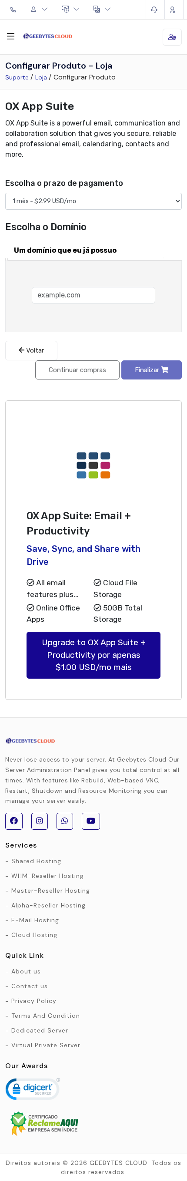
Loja (41, 77)
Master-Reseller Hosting (50, 890)
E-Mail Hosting (35, 920)
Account (39, 9)
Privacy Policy (34, 1001)
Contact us (29, 986)
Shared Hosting (36, 861)
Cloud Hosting (34, 935)
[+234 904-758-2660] (14, 9)
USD (71, 9)
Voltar (34, 350)
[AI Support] (155, 9)
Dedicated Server (39, 1030)
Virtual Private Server (45, 1045)
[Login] (174, 9)
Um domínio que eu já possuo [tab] (65, 250)
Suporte (17, 77)
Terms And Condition (45, 1015)
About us (26, 971)
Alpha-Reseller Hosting (48, 905)
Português (102, 9)
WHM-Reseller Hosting (47, 876)
